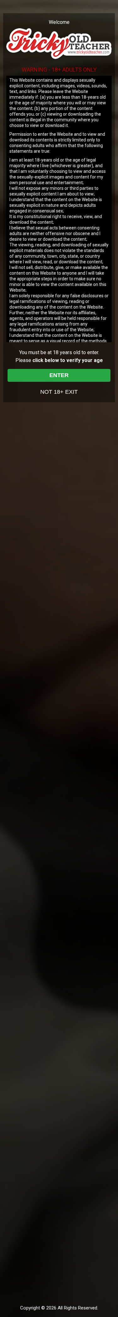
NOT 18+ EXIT (59, 392)
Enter (59, 375)
